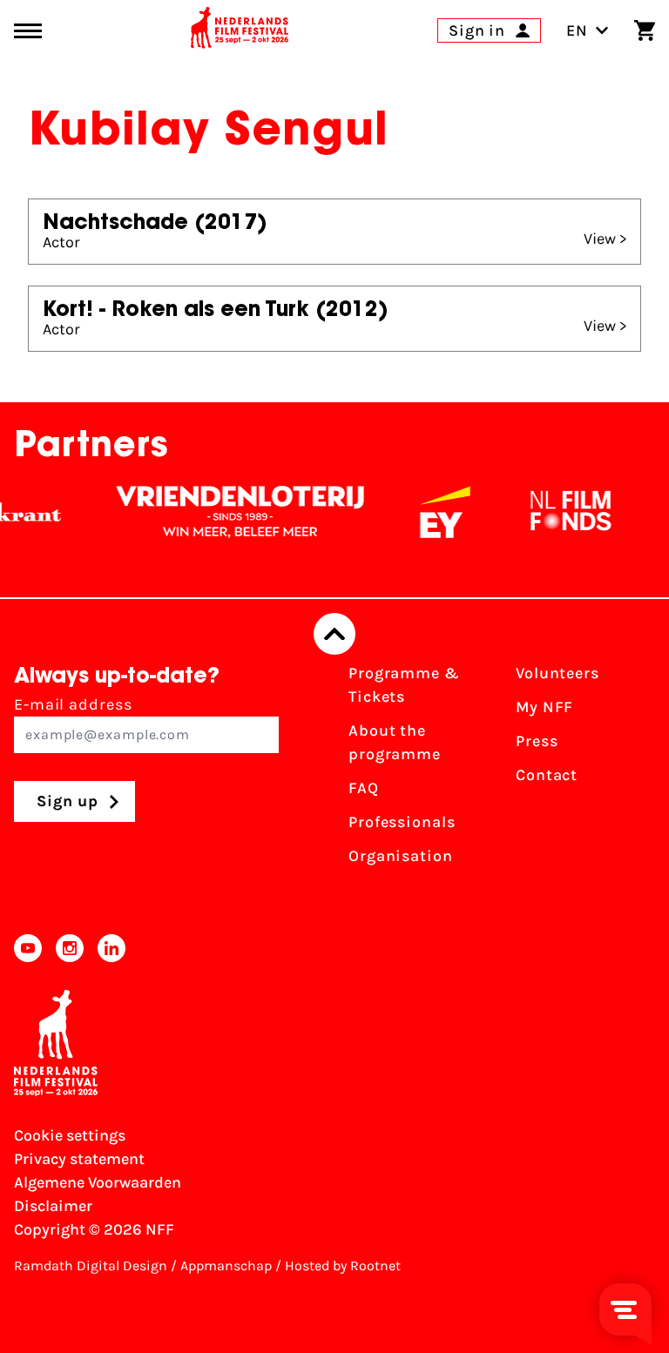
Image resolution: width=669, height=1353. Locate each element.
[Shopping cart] (644, 30)
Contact (547, 774)
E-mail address (73, 704)
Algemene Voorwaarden (97, 1182)
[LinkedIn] (111, 948)
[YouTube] (28, 948)
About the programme (394, 742)
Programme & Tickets (404, 684)
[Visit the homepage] (239, 30)
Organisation (400, 855)
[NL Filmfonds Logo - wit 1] (560, 512)
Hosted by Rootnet (343, 1265)
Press (537, 741)
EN (577, 30)
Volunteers (557, 673)
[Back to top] (334, 634)
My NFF (544, 707)
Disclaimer (53, 1205)
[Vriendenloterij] (230, 512)
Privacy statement (79, 1158)
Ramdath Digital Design (90, 1265)
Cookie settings (69, 1135)
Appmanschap (226, 1265)
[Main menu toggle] (28, 31)
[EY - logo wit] (434, 512)
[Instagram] (70, 948)
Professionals (402, 821)
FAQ (363, 788)
